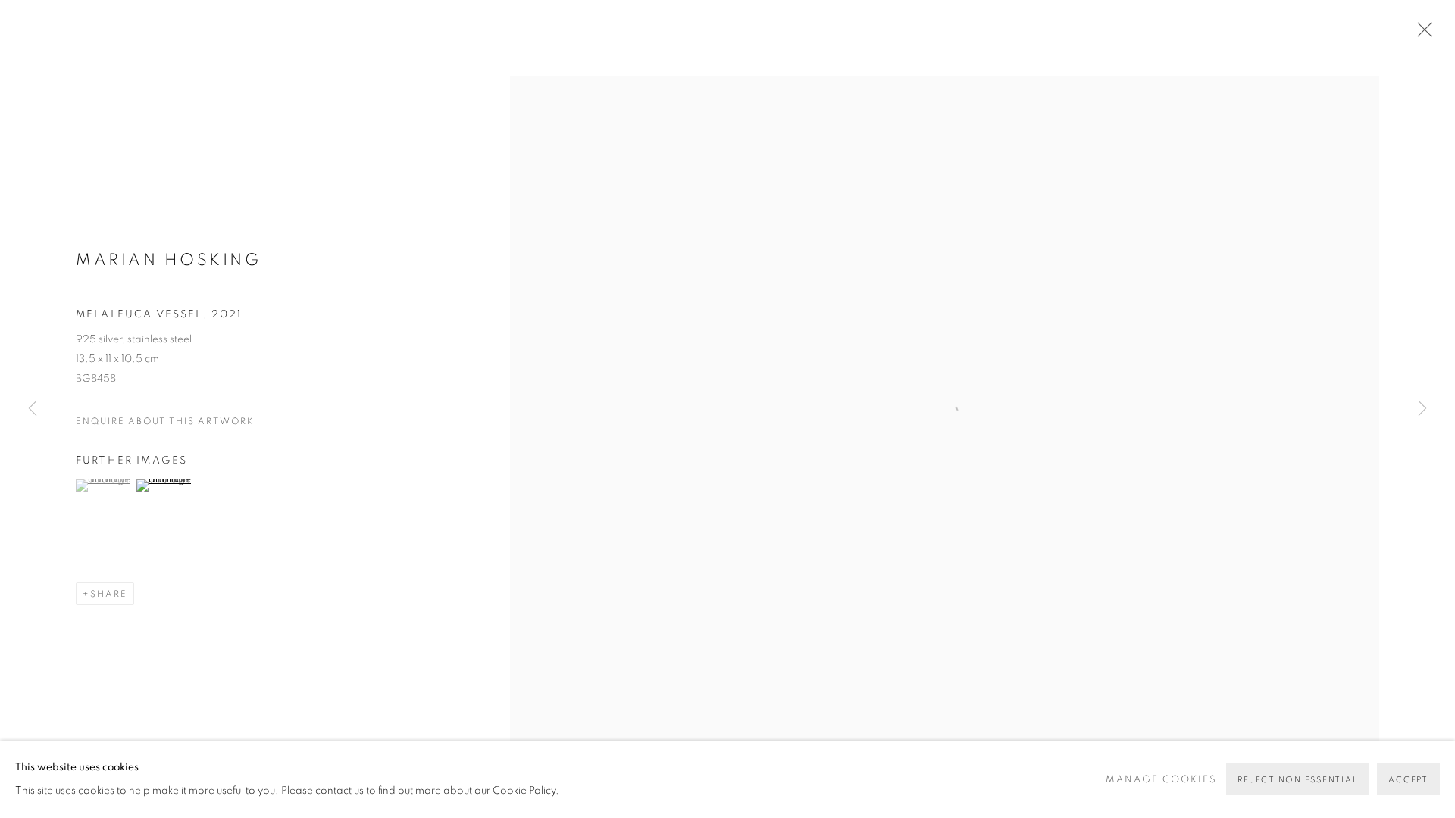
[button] (104, 485)
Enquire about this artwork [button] (165, 421)
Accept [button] (1408, 780)
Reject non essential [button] (1298, 780)
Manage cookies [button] (1161, 780)
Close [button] (1421, 34)
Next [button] (1422, 409)
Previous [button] (32, 409)
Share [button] (108, 593)
